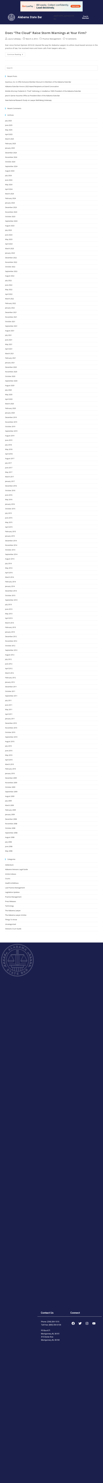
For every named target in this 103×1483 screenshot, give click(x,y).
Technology (9, 906)
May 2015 (8, 522)
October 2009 (10, 787)
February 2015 (10, 531)
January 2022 (10, 308)
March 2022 (9, 299)
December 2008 (11, 819)
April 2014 (8, 572)
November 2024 (11, 157)
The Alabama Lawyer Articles (15, 915)
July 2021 (8, 335)
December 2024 (11, 153)
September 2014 (11, 554)
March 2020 (9, 404)
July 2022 (8, 280)
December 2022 (11, 258)
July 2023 (8, 230)
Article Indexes (10, 874)
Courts (7, 878)
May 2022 (8, 289)
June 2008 (8, 846)
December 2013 (11, 591)
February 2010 (10, 769)
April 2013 (8, 618)
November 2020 (11, 372)
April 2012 (8, 668)
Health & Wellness (12, 883)
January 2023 (10, 253)
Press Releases (10, 901)
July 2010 (8, 746)
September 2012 (11, 650)
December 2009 (11, 778)
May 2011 (8, 709)
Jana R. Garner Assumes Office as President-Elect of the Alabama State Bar (32, 95)
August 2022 (9, 276)
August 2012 (9, 655)
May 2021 (8, 344)
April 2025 (8, 134)
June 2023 (8, 235)
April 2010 (8, 760)
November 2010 (11, 728)
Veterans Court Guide (13, 929)
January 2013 (10, 632)
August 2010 (9, 741)
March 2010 (9, 764)
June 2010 (8, 750)
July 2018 (8, 445)
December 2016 (11, 486)
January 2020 (10, 413)
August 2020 (9, 385)
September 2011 (11, 696)
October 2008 (10, 828)
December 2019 (11, 417)
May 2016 (8, 499)
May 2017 (8, 472)
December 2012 (11, 636)
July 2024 (8, 175)
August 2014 (9, 559)
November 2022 (11, 262)
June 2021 (8, 340)
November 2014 (11, 545)
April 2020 (8, 399)
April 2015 (8, 527)
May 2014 (8, 568)
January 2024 (10, 203)
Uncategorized (10, 924)
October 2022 (10, 267)
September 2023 (11, 221)
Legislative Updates (12, 892)
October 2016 (10, 490)
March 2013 (9, 623)
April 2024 (8, 189)
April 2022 (8, 294)
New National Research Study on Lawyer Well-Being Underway (28, 100)
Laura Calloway (14, 39)
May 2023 (8, 239)
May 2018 (8, 449)
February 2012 (10, 677)
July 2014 (8, 563)
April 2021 (8, 349)
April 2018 (8, 454)
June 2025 (8, 125)
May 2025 (8, 130)
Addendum (9, 865)
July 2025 (8, 121)
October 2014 (10, 550)
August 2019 (9, 436)
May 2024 (8, 184)
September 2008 (11, 833)
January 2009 (10, 814)
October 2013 (10, 595)
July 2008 (8, 842)
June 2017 (8, 467)
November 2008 (11, 823)
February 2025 (10, 143)
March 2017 (9, 477)
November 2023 (11, 212)
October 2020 (10, 376)
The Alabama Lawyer (13, 910)
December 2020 (11, 367)
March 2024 (9, 194)
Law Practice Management (15, 888)
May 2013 (8, 613)
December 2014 (11, 540)
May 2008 (8, 851)
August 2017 (9, 458)
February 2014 (10, 582)
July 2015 (8, 513)
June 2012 (8, 664)
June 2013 (8, 609)
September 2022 (11, 271)
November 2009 (11, 782)
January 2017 (10, 481)
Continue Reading (16, 53)
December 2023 (11, 207)
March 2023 (9, 248)
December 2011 (11, 686)
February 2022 (10, 303)
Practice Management (52, 39)
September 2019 (11, 431)
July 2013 (8, 604)
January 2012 (10, 682)
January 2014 (10, 586)
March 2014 (9, 577)
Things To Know (11, 919)
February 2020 (10, 408)
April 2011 (8, 714)
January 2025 (10, 148)
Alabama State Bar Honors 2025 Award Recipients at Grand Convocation (32, 86)
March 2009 (9, 805)
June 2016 (8, 495)
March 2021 (9, 353)
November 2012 (11, 641)
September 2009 (11, 791)
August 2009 (9, 796)
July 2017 (8, 463)
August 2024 (9, 171)
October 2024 (10, 162)
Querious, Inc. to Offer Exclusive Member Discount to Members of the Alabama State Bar (38, 82)
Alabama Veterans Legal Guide (16, 869)
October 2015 (10, 509)
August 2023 (9, 226)
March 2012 (9, 673)
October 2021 (10, 321)
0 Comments (71, 39)
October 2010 (10, 732)
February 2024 (10, 198)
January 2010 (10, 773)
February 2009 (10, 810)
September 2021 (11, 326)
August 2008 (9, 837)
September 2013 (11, 600)
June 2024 (8, 180)
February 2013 (10, 627)
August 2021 (9, 331)
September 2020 (11, 381)
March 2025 (9, 139)
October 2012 (10, 645)
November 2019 (11, 422)
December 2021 (11, 312)
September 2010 (11, 737)
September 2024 (11, 166)
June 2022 (8, 285)
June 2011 (8, 705)
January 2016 (10, 504)
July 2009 (8, 801)
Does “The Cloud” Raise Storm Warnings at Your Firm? (46, 33)
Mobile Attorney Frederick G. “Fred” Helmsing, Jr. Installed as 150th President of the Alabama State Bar (43, 91)
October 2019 (10, 426)
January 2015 (10, 536)
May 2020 (8, 394)
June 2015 (8, 518)
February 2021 (10, 358)
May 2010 (8, 755)
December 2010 (11, 723)
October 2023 (10, 216)
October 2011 (10, 691)
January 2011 (10, 718)
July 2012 (8, 659)
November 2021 (11, 317)
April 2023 (8, 244)
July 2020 (8, 390)
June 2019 (8, 440)
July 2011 (8, 700)
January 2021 (10, 362)
